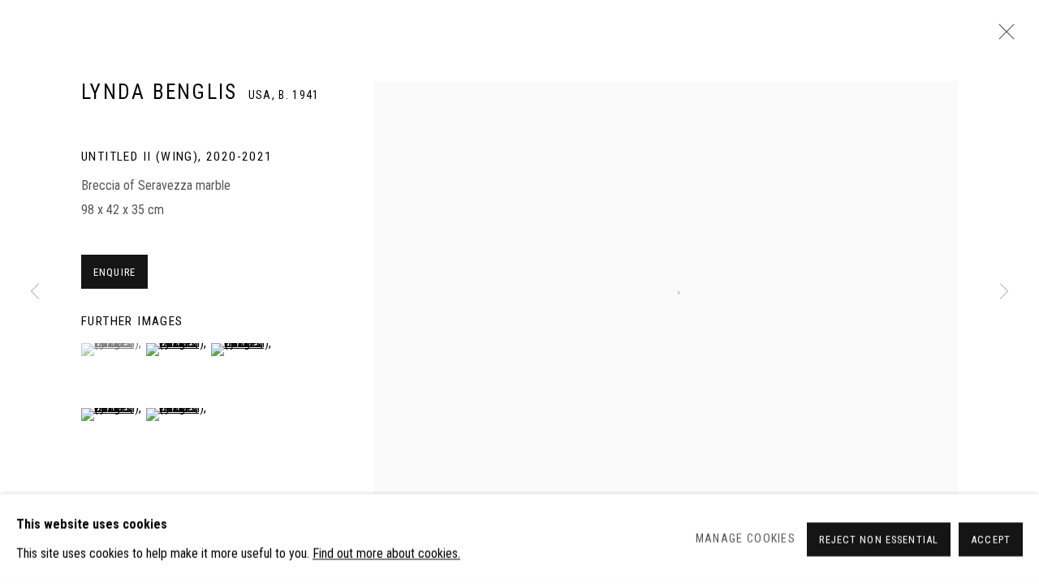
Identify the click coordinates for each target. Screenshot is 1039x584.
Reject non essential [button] (878, 539)
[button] (111, 349)
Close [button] (1002, 36)
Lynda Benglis (159, 92)
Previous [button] (35, 292)
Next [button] (1004, 292)
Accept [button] (991, 539)
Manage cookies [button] (745, 539)
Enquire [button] (114, 272)
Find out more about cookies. (386, 552)
